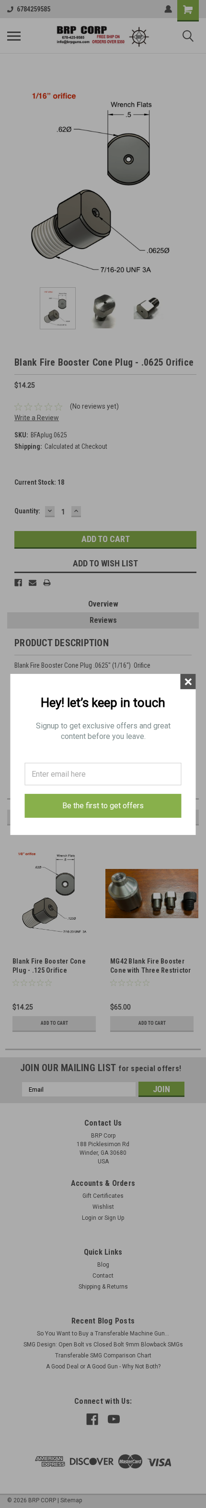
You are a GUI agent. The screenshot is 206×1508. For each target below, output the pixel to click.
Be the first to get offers (103, 805)
